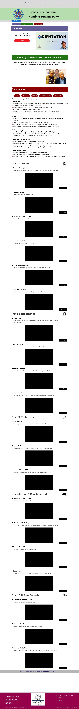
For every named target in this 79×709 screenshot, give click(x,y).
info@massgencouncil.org (63, 697)
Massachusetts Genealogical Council (12, 699)
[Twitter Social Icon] (59, 700)
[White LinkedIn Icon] (56, 700)
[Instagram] (61, 700)
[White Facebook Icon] (58, 700)
